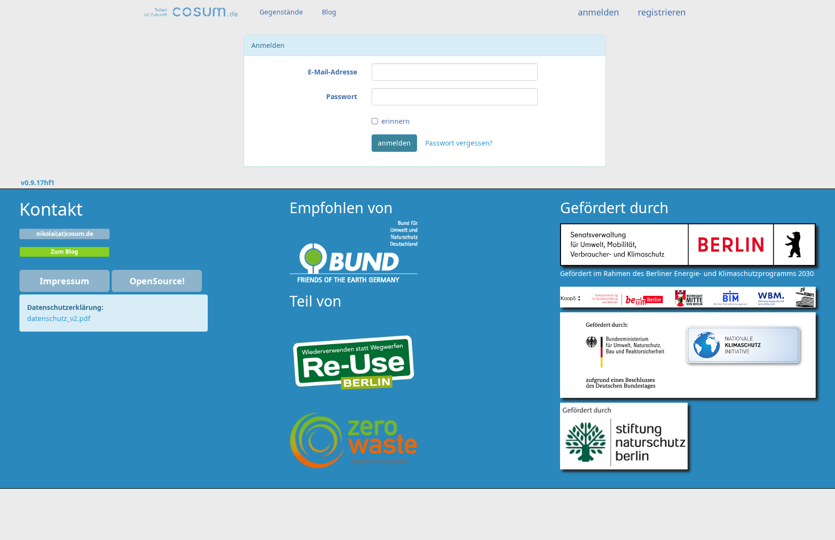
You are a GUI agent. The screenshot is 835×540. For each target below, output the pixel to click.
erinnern (395, 121)
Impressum (64, 281)
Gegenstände (281, 11)
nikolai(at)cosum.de (64, 234)
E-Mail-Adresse (332, 71)
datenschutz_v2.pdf (58, 318)
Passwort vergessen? (458, 142)
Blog (329, 11)
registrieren (662, 12)
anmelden (598, 12)
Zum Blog (64, 252)
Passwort (341, 96)
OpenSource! (157, 281)
